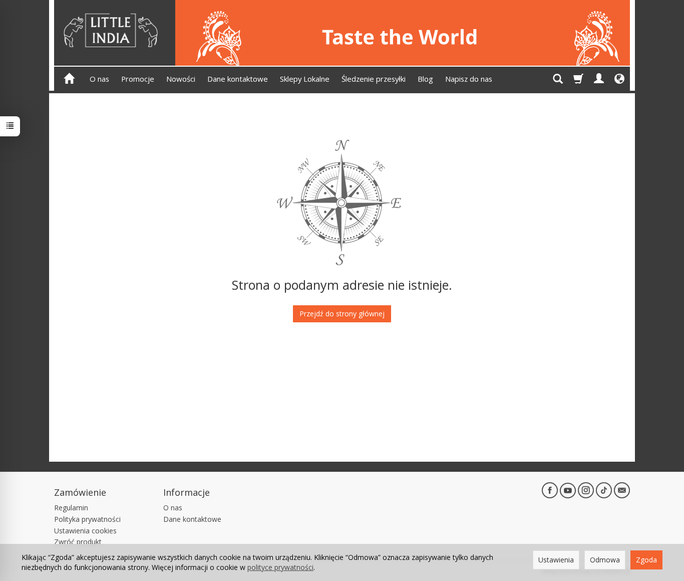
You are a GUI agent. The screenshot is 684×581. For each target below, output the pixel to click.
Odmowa (605, 559)
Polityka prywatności (87, 519)
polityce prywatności (280, 567)
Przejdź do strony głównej (342, 313)
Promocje (137, 79)
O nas (99, 79)
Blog (425, 79)
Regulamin (71, 507)
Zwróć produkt (78, 541)
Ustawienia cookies (85, 530)
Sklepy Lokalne (304, 79)
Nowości (180, 79)
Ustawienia (556, 559)
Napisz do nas (468, 79)
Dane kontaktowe (237, 79)
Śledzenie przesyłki (373, 79)
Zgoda (646, 559)
